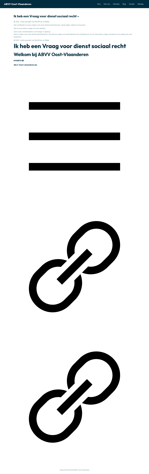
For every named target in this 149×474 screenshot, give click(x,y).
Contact (132, 4)
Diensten (116, 4)
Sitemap (140, 4)
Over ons (107, 4)
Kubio (47, 22)
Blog (124, 4)
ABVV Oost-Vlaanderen (17, 4)
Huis (99, 4)
